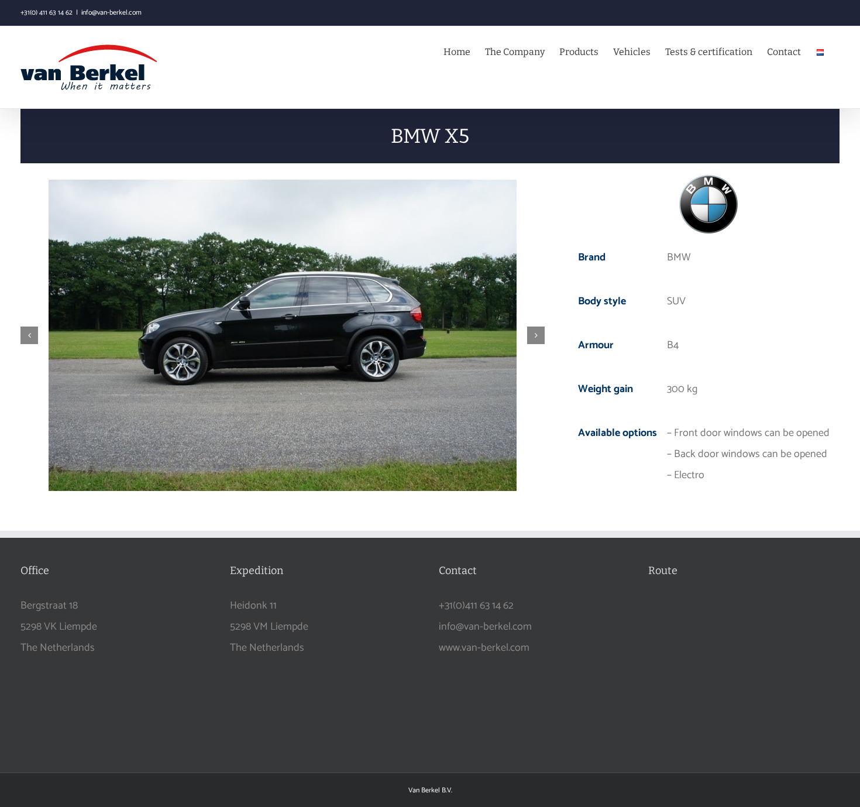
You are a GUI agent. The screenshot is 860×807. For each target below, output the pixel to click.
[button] (29, 335)
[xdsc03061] (283, 335)
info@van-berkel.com (111, 12)
